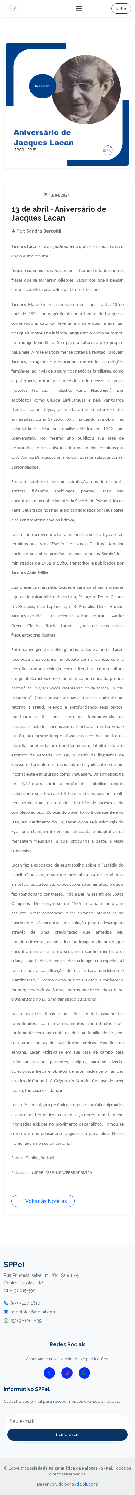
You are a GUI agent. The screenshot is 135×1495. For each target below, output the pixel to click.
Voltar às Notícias (46, 1201)
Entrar (122, 8)
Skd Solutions (85, 1484)
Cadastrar (67, 1434)
